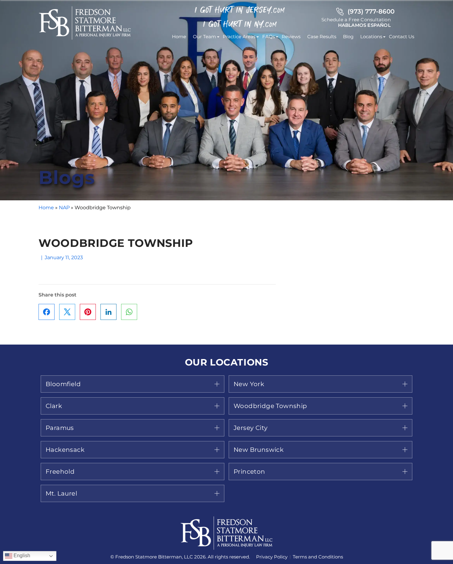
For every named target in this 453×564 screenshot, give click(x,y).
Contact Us (401, 36)
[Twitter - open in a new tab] (67, 312)
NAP (64, 207)
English (21, 555)
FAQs (268, 36)
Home (179, 36)
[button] (132, 384)
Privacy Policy (272, 557)
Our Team (204, 36)
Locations (371, 36)
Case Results (321, 36)
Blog (348, 36)
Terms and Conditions (318, 557)
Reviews (291, 36)
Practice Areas (239, 36)
